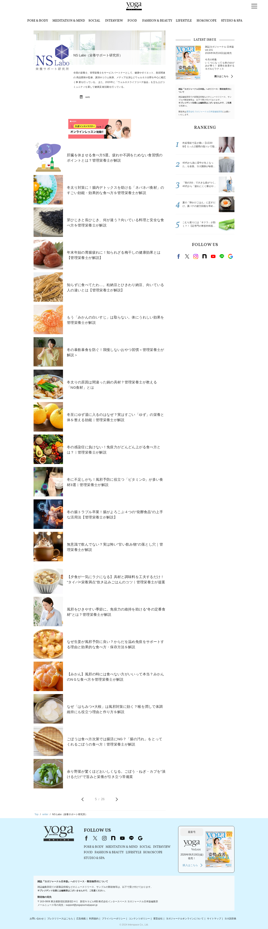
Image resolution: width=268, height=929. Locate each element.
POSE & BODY (37, 21)
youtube (122, 838)
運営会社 (158, 918)
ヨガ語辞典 (230, 918)
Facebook (179, 256)
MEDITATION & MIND (68, 21)
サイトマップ (214, 918)
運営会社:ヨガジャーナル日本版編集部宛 (204, 111)
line (221, 256)
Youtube (213, 256)
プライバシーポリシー (113, 918)
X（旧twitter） (187, 256)
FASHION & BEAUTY (157, 21)
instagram (195, 256)
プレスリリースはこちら (60, 918)
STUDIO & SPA (231, 21)
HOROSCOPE (207, 21)
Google (230, 256)
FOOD (132, 21)
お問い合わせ (37, 918)
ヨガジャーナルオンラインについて (185, 918)
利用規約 (93, 918)
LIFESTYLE (184, 21)
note (204, 256)
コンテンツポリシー (139, 918)
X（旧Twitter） (95, 838)
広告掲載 (81, 918)
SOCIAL (94, 21)
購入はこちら (221, 76)
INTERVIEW (114, 21)
